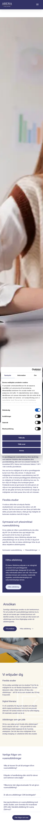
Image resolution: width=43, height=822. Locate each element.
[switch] (38, 416)
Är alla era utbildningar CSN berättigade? (20, 795)
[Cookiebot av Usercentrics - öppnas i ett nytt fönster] (32, 369)
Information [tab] (21, 375)
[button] (37, 4)
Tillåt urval (21, 444)
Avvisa (21, 450)
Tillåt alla (21, 438)
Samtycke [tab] (7, 375)
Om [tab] (35, 375)
